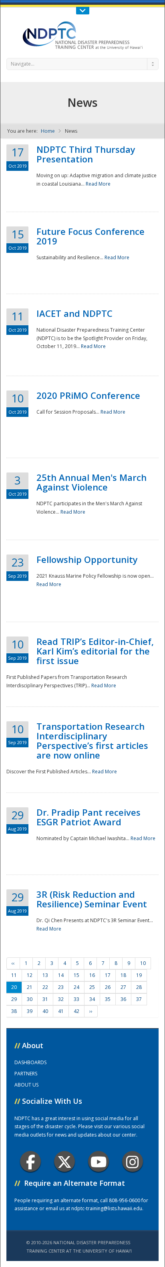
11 (14, 975)
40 (45, 1011)
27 (123, 987)
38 (14, 1011)
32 (61, 999)
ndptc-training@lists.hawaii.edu (106, 1208)
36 (123, 999)
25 (92, 987)
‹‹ (13, 963)
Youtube (98, 1161)
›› (91, 1011)
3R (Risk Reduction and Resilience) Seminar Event (91, 899)
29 (14, 999)
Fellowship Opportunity (87, 559)
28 (139, 987)
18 (123, 975)
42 (76, 1011)
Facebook (30, 1161)
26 (108, 987)
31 (45, 999)
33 (76, 999)
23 (61, 987)
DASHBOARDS (30, 1062)
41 (61, 1011)
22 (45, 987)
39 (29, 1011)
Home (48, 131)
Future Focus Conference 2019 (90, 236)
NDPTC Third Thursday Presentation (85, 154)
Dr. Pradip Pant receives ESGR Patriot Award (88, 817)
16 (92, 975)
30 (29, 999)
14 (61, 975)
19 (139, 975)
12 (29, 975)
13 (45, 975)
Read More (98, 183)
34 (92, 999)
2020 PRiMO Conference (88, 395)
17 (108, 975)
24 (76, 987)
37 (139, 999)
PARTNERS (25, 1073)
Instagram (132, 1161)
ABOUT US (26, 1084)
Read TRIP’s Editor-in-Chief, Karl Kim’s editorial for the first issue (95, 651)
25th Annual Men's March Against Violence (91, 482)
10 (143, 963)
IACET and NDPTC (74, 313)
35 (108, 999)
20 (14, 987)
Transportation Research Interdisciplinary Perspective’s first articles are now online (92, 740)
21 (29, 987)
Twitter (64, 1161)
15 (76, 975)
